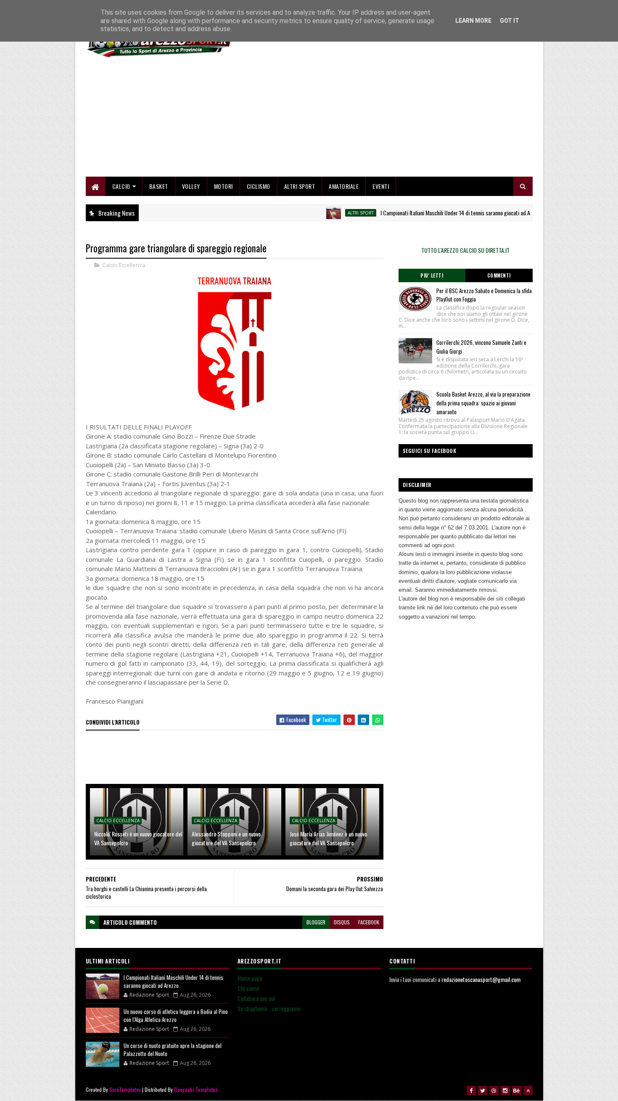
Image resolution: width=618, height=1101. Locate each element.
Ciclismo (258, 186)
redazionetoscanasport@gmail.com (480, 979)
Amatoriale (344, 186)
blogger (315, 922)
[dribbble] (494, 1090)
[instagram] (505, 1090)
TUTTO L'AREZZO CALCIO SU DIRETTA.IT (465, 250)
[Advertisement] (380, 118)
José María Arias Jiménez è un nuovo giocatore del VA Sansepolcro (328, 838)
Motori (223, 186)
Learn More (473, 20)
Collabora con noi (256, 998)
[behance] (516, 1090)
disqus (342, 922)
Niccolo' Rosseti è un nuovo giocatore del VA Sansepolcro (138, 838)
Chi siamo (248, 988)
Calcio (121, 186)
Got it (509, 20)
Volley (191, 186)
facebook (368, 922)
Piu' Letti (431, 275)
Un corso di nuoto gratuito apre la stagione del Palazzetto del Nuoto (173, 1049)
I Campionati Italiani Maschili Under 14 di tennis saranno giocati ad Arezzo (442, 212)
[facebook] (471, 1090)
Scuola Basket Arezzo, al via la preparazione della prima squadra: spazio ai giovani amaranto (483, 403)
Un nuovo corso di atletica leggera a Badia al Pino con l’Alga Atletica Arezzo (176, 1015)
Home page (250, 978)
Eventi (380, 186)
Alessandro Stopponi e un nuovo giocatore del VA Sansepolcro (226, 838)
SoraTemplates (125, 1089)
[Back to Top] (528, 1090)
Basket (158, 186)
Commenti (499, 275)
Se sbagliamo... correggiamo (269, 1008)
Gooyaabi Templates (195, 1089)
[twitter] (482, 1090)
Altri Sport (299, 186)
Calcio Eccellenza (123, 265)
